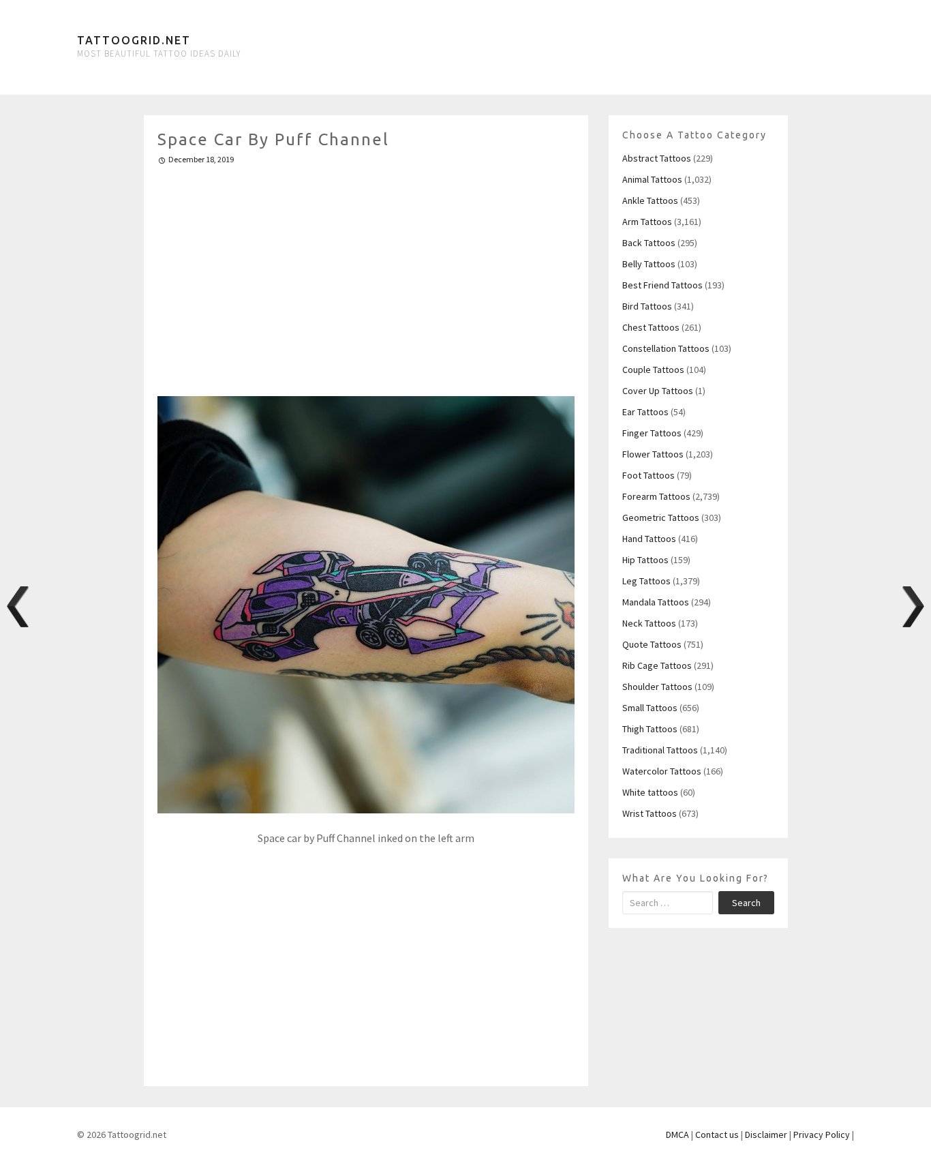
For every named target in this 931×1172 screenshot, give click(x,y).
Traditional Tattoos (660, 750)
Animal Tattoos (652, 179)
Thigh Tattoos (649, 729)
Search (746, 903)
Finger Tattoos (652, 433)
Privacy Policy (821, 1134)
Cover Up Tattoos (657, 391)
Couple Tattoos (653, 369)
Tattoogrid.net (134, 40)
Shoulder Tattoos (657, 686)
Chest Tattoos (651, 327)
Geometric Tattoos (660, 517)
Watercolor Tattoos (661, 771)
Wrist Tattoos (649, 813)
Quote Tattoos (652, 644)
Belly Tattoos (648, 264)
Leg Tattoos (646, 581)
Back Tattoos (648, 243)
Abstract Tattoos (656, 158)
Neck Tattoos (649, 623)
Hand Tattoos (649, 538)
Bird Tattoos (647, 306)
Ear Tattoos (645, 412)
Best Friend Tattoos (662, 285)
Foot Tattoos (648, 475)
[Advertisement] (366, 274)
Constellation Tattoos (665, 348)
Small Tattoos (649, 708)
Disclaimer (766, 1134)
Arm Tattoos (647, 221)
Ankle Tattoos (650, 200)
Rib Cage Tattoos (657, 665)
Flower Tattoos (653, 454)
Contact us (717, 1134)
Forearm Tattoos (656, 496)
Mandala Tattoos (655, 602)
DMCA (677, 1134)
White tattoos (650, 792)
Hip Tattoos (645, 560)
